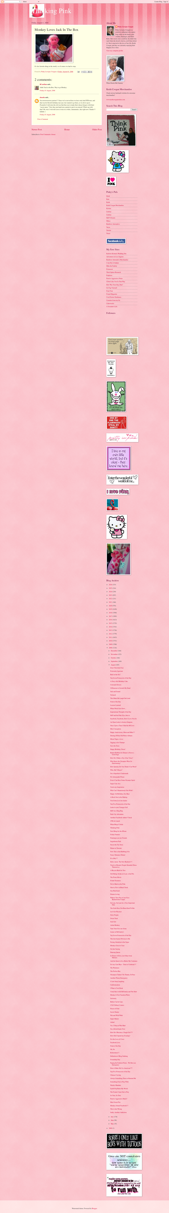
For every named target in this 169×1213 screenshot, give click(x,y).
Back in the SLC (115, 674)
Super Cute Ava (115, 784)
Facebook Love (115, 1042)
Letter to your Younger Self (119, 807)
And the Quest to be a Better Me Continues (123, 961)
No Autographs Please (117, 777)
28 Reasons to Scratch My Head (120, 688)
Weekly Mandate (115, 1085)
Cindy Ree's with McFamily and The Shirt (123, 991)
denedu (42, 97)
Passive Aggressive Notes (114, 278)
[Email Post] (78, 71)
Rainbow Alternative (113, 224)
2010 (110, 641)
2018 (110, 613)
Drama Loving (115, 894)
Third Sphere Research (113, 272)
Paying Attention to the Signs (119, 942)
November (114, 654)
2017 (110, 616)
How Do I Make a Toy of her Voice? (121, 758)
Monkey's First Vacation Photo (120, 995)
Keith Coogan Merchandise (115, 205)
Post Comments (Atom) (48, 134)
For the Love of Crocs (117, 1039)
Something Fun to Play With (119, 1082)
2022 (110, 598)
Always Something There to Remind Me (123, 1078)
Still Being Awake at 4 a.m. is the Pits (122, 874)
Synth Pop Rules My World (119, 1088)
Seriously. (113, 998)
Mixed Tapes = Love (116, 739)
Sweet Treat (114, 918)
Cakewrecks (110, 303)
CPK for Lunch (115, 821)
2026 (110, 584)
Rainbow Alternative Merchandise (117, 260)
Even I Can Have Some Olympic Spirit (122, 780)
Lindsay (108, 211)
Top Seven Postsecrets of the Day (120, 678)
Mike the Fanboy (111, 266)
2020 (110, 606)
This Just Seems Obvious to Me (120, 939)
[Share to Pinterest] (91, 72)
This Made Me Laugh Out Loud (120, 698)
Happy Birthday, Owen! (117, 749)
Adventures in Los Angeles (114, 257)
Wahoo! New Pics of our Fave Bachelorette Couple (119, 899)
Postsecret (109, 269)
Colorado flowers (115, 685)
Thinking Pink (51, 10)
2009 (110, 644)
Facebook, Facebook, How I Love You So (123, 719)
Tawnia (108, 230)
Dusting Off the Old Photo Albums (121, 735)
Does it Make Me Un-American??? (121, 1068)
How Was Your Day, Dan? (114, 285)
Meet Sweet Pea (115, 1102)
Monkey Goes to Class (117, 945)
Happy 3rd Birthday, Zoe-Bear (120, 794)
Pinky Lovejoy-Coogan (125, 27)
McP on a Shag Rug (116, 811)
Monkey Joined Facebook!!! (119, 1105)
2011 (110, 637)
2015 (110, 623)
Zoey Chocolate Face (117, 668)
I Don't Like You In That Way (115, 281)
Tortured (113, 695)
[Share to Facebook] (89, 72)
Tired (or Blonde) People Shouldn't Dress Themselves (123, 866)
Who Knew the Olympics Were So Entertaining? (121, 762)
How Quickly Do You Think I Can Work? (123, 767)
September (114, 661)
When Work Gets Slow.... (118, 708)
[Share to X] (87, 72)
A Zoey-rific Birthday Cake (119, 681)
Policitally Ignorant (116, 671)
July (112, 1117)
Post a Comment (42, 119)
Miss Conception (115, 729)
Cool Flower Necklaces (113, 297)
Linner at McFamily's (117, 932)
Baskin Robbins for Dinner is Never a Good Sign (122, 754)
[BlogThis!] (84, 72)
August (113, 665)
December (114, 651)
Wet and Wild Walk (116, 1015)
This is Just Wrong (116, 1109)
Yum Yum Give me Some (118, 928)
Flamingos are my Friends (118, 838)
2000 (110, 1128)
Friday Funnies (115, 834)
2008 (110, 648)
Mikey (108, 221)
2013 (110, 630)
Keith (108, 202)
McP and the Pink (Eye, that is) (120, 715)
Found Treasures (115, 880)
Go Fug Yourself (111, 288)
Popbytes (109, 275)
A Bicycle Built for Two (117, 870)
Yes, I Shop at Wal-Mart (118, 1025)
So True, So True (115, 1095)
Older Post (97, 129)
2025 (110, 588)
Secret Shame (114, 1012)
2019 (110, 609)
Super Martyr (114, 1019)
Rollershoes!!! (114, 1053)
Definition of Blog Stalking (119, 1056)
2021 (110, 602)
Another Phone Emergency (118, 978)
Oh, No (112, 1049)
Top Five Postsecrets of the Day (120, 804)
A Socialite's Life (111, 306)
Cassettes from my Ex (113, 300)
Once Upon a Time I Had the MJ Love (122, 725)
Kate (107, 199)
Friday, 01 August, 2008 (47, 90)
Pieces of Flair (114, 1008)
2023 (110, 595)
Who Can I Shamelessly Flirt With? (121, 790)
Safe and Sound (115, 691)
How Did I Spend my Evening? (120, 1036)
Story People (114, 915)
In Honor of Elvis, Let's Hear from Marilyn (121, 957)
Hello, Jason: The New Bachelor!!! (121, 862)
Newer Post (37, 129)
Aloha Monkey (115, 925)
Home (67, 129)
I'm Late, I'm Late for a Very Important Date (122, 904)
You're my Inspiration (117, 787)
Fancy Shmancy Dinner (117, 855)
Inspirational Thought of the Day (120, 712)
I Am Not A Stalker (112, 263)
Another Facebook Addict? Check (121, 817)
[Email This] (82, 72)
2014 (110, 627)
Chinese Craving (115, 1075)
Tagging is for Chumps (117, 742)
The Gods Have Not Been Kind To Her (122, 908)
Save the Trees (114, 746)
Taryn (108, 227)
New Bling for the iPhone (118, 831)
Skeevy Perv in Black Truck (119, 887)
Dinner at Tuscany (116, 848)
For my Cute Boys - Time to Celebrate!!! (123, 964)
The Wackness (114, 968)
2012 (110, 634)
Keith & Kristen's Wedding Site (116, 253)
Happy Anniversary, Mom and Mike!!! (122, 732)
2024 (110, 591)
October (113, 658)
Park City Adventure (116, 814)
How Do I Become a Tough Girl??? (121, 1032)
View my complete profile (114, 51)
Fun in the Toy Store (116, 845)
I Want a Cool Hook (116, 988)
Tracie (108, 233)
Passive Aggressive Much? (118, 1099)
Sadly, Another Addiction (118, 1112)
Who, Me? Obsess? (116, 770)
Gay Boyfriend (115, 891)
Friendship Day (115, 1059)
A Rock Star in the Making (118, 797)
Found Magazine (111, 294)
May (112, 1124)
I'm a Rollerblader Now (117, 1029)
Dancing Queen (115, 952)
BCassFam (43, 84)
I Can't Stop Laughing (117, 981)
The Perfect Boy (115, 971)
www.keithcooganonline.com (115, 99)
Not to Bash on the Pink (117, 884)
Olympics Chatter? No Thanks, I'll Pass (122, 975)
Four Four (109, 291)
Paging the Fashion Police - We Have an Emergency (123, 1064)
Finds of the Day (115, 702)
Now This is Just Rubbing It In (120, 851)
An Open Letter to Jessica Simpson (121, 722)
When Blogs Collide (116, 824)
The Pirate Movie (115, 877)
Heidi (108, 196)
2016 (110, 620)
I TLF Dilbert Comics (117, 1005)
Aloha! (112, 1022)
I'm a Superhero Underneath (119, 773)
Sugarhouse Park (115, 841)
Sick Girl (113, 922)
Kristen (108, 208)
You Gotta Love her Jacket (118, 800)
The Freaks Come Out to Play (119, 1092)
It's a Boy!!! (114, 858)
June (112, 1120)
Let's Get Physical (116, 911)
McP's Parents (110, 218)
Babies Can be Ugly (116, 1002)
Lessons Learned (115, 705)
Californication (115, 985)
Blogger (94, 1208)
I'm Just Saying (115, 949)
